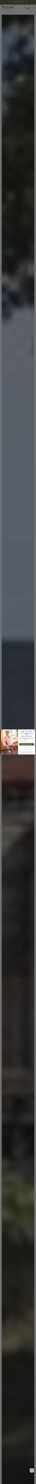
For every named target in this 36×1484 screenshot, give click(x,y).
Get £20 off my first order (26, 744)
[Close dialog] (34, 730)
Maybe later (26, 747)
